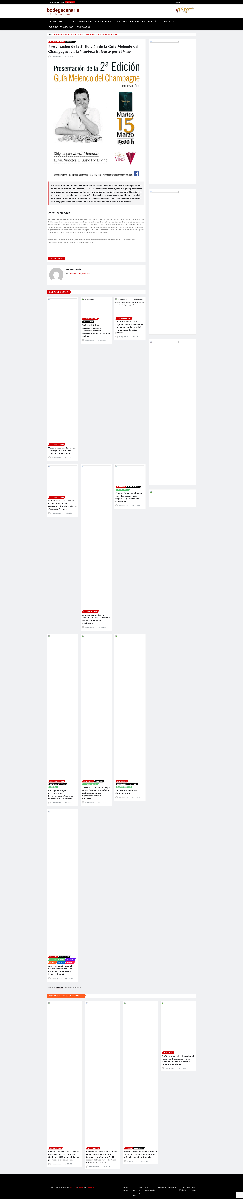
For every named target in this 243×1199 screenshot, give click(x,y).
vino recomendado (128, 21)
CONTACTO (168, 21)
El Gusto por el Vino (57, 259)
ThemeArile (90, 1187)
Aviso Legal (84, 27)
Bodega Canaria (57, 978)
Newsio (80, 1187)
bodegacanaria (63, 10)
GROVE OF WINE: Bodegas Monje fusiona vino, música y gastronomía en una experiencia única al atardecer (96, 792)
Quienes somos (57, 21)
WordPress (73, 1187)
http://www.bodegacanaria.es (80, 273)
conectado (59, 987)
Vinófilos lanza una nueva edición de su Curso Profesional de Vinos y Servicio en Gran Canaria (140, 1154)
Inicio (50, 34)
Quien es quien (103, 21)
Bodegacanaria (56, 56)
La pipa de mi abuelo (80, 21)
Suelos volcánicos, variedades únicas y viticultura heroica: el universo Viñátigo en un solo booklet (96, 330)
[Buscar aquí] (195, 21)
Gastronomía (150, 21)
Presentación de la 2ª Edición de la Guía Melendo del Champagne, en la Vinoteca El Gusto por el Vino (85, 34)
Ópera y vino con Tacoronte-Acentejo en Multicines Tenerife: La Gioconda (62, 450)
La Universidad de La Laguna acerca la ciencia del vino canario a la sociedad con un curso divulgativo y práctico (129, 327)
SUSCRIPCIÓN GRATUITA (61, 27)
